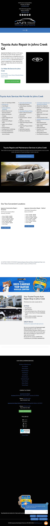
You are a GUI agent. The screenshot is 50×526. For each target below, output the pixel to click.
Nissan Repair (25, 381)
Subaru (2, 76)
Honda (5, 73)
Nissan (21, 75)
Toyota (6, 76)
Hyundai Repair (25, 370)
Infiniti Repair (25, 372)
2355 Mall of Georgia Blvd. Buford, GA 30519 (32, 403)
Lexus (10, 75)
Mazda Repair (25, 376)
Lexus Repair (25, 374)
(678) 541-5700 (26, 406)
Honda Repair (25, 368)
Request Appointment (25, 411)
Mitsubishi (17, 75)
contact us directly (6, 59)
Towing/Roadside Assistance (43, 119)
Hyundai (3, 75)
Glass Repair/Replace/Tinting (25, 111)
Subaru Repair (25, 383)
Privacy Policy (25, 435)
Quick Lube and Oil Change (25, 102)
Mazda (13, 75)
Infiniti (6, 75)
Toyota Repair (25, 385)
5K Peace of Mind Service (25, 364)
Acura (2, 73)
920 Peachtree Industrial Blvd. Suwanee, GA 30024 (27, 395)
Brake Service (5, 104)
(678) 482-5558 (26, 398)
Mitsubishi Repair (25, 379)
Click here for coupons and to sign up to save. (34, 323)
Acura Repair (25, 366)
